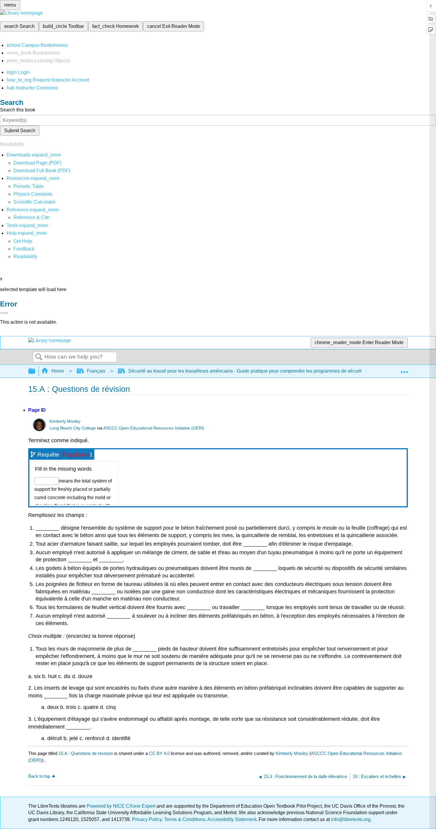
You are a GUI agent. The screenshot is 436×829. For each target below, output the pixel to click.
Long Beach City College (73, 428)
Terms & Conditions (184, 819)
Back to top (39, 776)
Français (96, 370)
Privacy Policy (147, 819)
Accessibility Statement (231, 819)
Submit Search (19, 130)
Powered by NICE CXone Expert (122, 806)
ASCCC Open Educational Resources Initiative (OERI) (153, 428)
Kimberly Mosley (65, 421)
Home (57, 370)
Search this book (17, 109)
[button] (23, 248)
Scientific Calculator (34, 202)
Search (39, 357)
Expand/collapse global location (404, 369)
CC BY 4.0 (159, 753)
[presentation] (76, 454)
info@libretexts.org (350, 819)
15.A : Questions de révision (85, 753)
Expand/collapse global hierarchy (35, 371)
